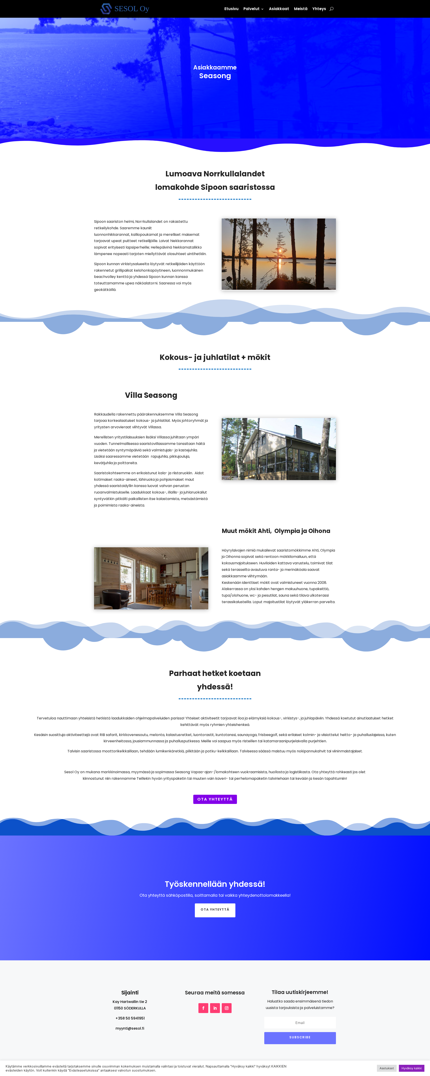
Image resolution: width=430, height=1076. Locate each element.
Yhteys (319, 8)
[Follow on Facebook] (203, 1008)
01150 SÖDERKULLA (130, 1008)
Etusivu (231, 8)
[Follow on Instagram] (227, 1008)
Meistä (300, 8)
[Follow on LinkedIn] (215, 1008)
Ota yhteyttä (215, 799)
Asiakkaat (279, 8)
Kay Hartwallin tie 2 (130, 1001)
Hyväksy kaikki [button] (412, 1068)
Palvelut (251, 8)
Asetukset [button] (387, 1068)
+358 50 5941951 (130, 1018)
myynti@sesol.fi (130, 1028)
